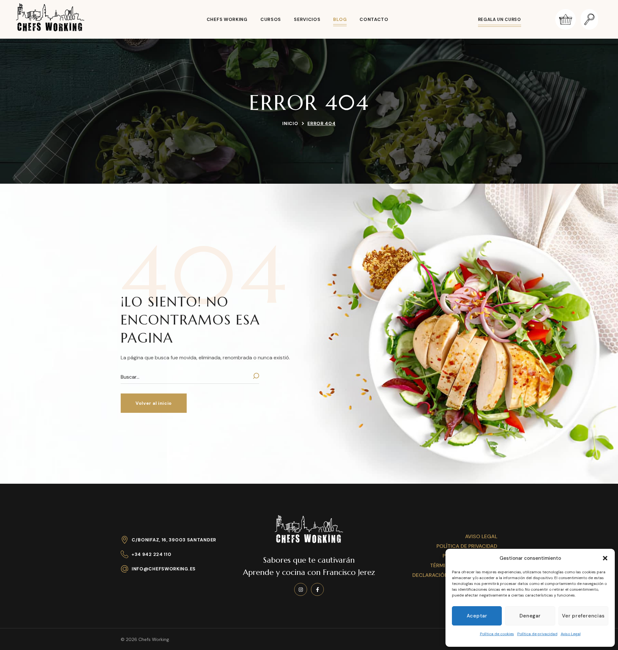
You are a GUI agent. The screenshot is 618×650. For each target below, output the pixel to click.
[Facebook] (317, 589)
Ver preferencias (583, 616)
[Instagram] (300, 589)
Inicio (290, 123)
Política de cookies (497, 633)
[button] (605, 558)
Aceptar (477, 616)
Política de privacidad (537, 633)
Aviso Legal (571, 633)
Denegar (530, 616)
